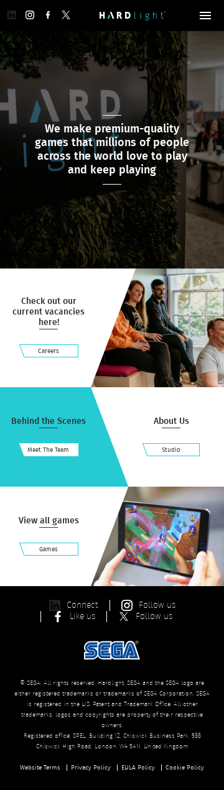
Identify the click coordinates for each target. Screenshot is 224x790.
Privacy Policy (91, 768)
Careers (48, 351)
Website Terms (40, 768)
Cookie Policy (185, 768)
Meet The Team (48, 450)
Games (48, 549)
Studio (171, 450)
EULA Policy (138, 768)
